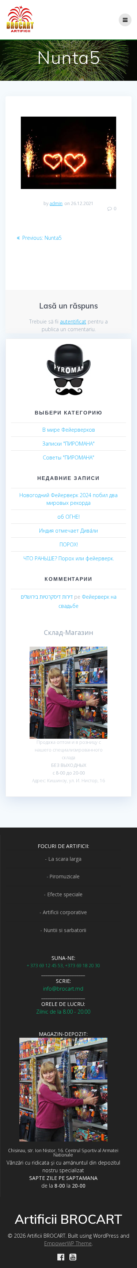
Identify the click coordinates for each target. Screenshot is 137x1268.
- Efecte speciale (63, 894)
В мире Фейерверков (68, 429)
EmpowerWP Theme (68, 1243)
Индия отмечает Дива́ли (68, 530)
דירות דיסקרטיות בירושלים (47, 596)
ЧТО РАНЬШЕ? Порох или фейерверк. (68, 558)
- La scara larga (63, 858)
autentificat (73, 321)
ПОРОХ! (69, 544)
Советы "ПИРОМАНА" (68, 457)
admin (56, 203)
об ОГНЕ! (68, 516)
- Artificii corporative (63, 912)
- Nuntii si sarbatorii (63, 930)
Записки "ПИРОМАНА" (68, 443)
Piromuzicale (64, 876)
